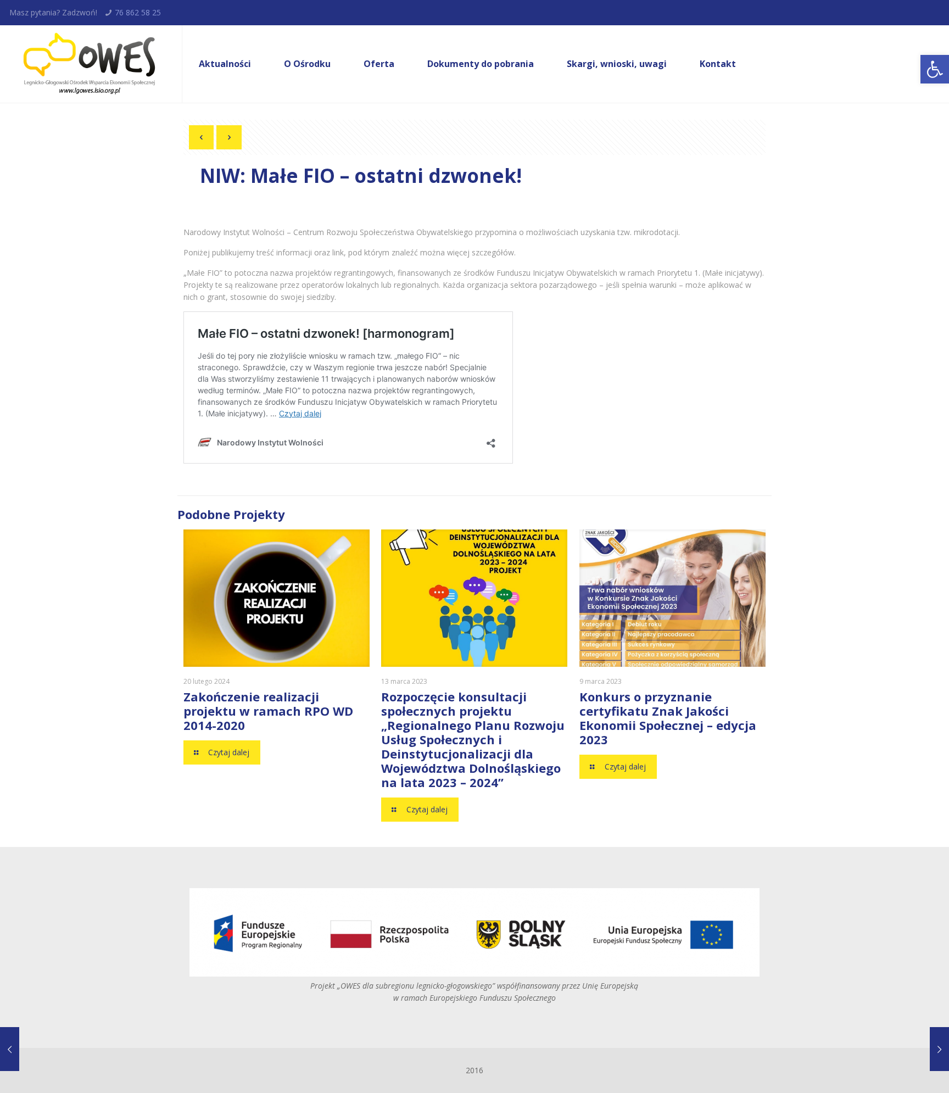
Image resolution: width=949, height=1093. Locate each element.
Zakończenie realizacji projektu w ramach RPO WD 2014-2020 (268, 710)
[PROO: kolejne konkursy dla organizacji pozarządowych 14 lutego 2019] (31, 1049)
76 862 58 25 (138, 12)
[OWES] (88, 64)
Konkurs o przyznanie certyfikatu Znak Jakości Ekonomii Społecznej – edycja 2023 (667, 718)
